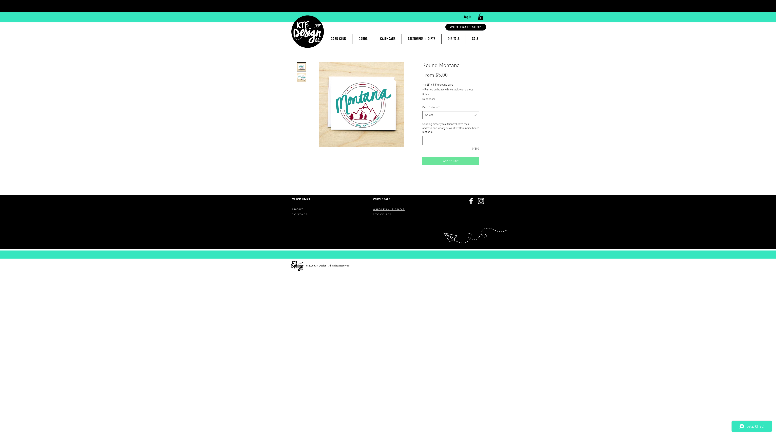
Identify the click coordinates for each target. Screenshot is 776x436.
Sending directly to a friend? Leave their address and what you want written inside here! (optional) (450, 128)
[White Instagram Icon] (481, 201)
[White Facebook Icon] (471, 201)
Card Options (431, 107)
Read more (428, 99)
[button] (481, 17)
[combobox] (450, 115)
